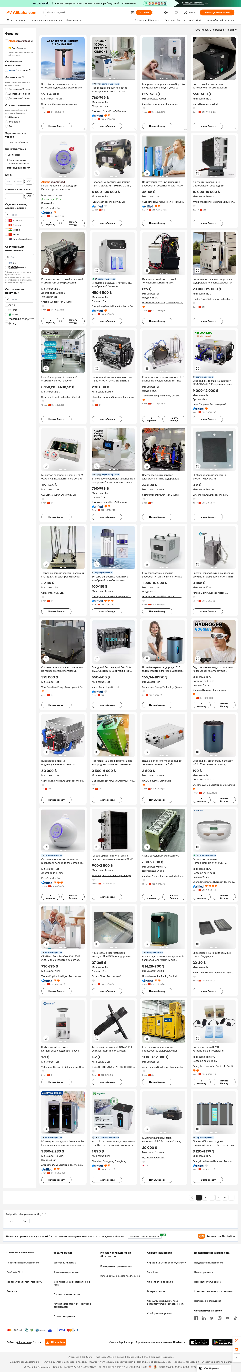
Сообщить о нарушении (159, 1313)
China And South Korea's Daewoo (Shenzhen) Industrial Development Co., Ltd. (112, 111)
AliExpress (74, 1357)
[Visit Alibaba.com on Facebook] (196, 1318)
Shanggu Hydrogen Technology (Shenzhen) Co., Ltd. (209, 690)
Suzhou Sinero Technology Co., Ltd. (110, 976)
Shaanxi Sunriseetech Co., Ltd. (56, 301)
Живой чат (152, 1272)
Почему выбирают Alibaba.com (23, 1262)
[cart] (176, 13)
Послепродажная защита (66, 1294)
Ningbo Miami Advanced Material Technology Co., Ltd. (209, 592)
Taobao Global (134, 1357)
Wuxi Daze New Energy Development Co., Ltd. (62, 687)
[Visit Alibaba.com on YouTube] (228, 1318)
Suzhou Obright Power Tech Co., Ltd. (160, 494)
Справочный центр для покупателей (166, 1262)
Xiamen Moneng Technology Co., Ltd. (161, 395)
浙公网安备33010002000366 (174, 1367)
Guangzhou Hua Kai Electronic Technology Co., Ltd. (163, 201)
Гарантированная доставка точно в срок (71, 1283)
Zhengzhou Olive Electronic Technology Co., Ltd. (61, 1165)
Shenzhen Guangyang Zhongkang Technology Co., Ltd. (58, 104)
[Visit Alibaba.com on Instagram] (220, 1318)
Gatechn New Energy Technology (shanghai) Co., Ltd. (210, 494)
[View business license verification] (150, 1367)
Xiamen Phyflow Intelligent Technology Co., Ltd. (61, 976)
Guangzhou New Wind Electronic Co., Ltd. (214, 1066)
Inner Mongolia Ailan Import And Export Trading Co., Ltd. (212, 972)
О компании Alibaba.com (20, 1252)
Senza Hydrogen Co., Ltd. (205, 104)
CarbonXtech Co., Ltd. (52, 592)
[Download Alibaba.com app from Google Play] (223, 1342)
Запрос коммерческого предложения (120, 1275)
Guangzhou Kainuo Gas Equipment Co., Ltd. (111, 596)
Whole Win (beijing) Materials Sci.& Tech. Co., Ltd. (213, 201)
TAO (146, 1357)
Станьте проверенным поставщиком (213, 1291)
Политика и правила (64, 1316)
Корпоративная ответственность (24, 1281)
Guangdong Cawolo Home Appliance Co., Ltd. (113, 306)
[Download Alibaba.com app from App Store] (199, 1342)
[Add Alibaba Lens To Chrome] (55, 1342)
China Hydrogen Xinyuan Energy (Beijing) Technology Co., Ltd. (112, 780)
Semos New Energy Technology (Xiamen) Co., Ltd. (163, 687)
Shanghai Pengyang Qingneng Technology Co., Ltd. (113, 397)
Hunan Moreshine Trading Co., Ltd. (159, 976)
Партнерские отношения (207, 1300)
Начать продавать (203, 1272)
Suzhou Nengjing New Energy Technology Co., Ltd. (62, 780)
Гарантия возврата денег (66, 1272)
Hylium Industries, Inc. (153, 1157)
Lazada (120, 1357)
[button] (133, 12)
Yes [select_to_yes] (11, 1221)
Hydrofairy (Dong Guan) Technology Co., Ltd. (162, 302)
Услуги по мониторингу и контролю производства (72, 1305)
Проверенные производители (116, 1266)
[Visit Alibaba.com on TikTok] (235, 1318)
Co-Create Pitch (15, 1272)
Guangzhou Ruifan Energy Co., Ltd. (58, 494)
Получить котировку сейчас (146, 1236)
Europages (168, 1357)
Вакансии (12, 1291)
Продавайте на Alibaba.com (208, 1262)
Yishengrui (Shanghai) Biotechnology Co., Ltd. (62, 1067)
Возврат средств (156, 1291)
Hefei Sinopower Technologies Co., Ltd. (212, 404)
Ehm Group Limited (51, 208)
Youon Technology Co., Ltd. (105, 687)
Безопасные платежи (64, 1262)
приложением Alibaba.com (171, 1342)
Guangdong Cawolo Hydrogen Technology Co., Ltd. (214, 882)
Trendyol (155, 1357)
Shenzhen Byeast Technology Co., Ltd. (60, 397)
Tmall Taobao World (104, 1357)
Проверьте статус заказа (207, 1281)
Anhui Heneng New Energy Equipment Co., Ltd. (161, 1067)
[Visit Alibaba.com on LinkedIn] (204, 1318)
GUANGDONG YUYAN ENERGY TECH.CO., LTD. (113, 1067)
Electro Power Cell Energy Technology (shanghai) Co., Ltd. (212, 299)
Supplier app (126, 1342)
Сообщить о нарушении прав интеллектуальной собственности (165, 1302)
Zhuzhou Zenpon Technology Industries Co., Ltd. (162, 876)
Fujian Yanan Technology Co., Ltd (108, 201)
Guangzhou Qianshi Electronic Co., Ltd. (161, 596)
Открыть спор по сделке (160, 1281)
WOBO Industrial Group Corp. (157, 780)
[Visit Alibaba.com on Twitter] (212, 1318)
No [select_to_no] (24, 1221)
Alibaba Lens (24, 1342)
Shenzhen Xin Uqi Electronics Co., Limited (214, 785)
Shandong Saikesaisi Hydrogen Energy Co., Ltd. (111, 875)
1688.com (87, 1357)
